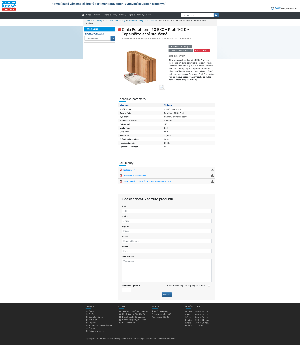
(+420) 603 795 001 (137, 314)
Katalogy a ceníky (97, 331)
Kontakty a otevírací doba (147, 15)
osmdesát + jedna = (131, 285)
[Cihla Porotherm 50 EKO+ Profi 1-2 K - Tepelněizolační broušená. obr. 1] (141, 67)
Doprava (131, 15)
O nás (88, 15)
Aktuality (122, 15)
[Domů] (25, 6)
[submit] (216, 15)
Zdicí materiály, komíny (115, 20)
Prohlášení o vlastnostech (134, 175)
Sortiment (93, 328)
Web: (124, 322)
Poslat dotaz (200, 50)
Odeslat (166, 294)
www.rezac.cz (133, 322)
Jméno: (125, 216)
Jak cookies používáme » (166, 339)
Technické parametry (179, 46)
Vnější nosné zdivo (147, 20)
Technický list (129, 170)
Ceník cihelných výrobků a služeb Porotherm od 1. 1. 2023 (148, 181)
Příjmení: (126, 226)
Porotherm (132, 20)
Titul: (124, 206)
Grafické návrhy (110, 15)
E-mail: (125, 246)
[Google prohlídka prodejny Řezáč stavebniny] (284, 8)
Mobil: (125, 314)
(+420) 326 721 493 (139, 311)
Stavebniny (97, 20)
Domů (87, 20)
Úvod (91, 311)
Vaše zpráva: (128, 256)
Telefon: (125, 236)
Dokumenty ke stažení (179, 50)
